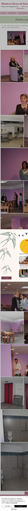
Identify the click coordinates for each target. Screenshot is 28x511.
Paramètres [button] (14, 509)
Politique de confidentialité (11, 502)
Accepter (21, 506)
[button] (6, 278)
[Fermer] (26, 498)
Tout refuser (7, 506)
